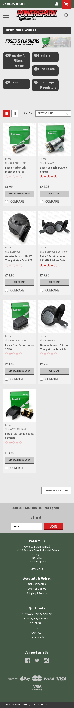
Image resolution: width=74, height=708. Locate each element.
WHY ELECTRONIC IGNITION (37, 613)
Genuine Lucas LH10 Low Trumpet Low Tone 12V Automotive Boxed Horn (54, 349)
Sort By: (27, 113)
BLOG (37, 628)
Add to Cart (54, 193)
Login (31, 588)
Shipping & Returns (37, 593)
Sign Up (42, 588)
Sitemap (42, 704)
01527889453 (16, 4)
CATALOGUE (37, 623)
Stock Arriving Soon (19, 193)
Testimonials (37, 637)
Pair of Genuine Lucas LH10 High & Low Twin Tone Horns (52, 260)
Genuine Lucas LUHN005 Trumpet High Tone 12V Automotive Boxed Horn (18, 260)
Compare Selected (56, 490)
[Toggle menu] (6, 15)
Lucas (8, 159)
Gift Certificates (37, 584)
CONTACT (37, 632)
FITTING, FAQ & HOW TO (37, 618)
